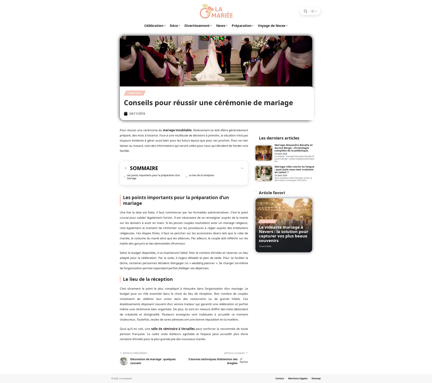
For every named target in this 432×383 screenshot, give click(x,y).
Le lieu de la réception (201, 175)
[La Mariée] (216, 11)
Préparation (135, 93)
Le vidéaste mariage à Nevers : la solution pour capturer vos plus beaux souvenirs (283, 233)
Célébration (267, 221)
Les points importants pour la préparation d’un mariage (153, 177)
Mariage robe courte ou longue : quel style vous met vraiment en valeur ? (294, 169)
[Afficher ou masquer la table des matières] (201, 168)
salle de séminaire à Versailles (173, 329)
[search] (305, 11)
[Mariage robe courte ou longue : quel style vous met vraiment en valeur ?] (263, 173)
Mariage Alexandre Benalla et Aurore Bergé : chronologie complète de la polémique (294, 147)
